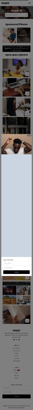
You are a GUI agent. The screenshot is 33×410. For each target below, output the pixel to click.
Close (29, 135)
